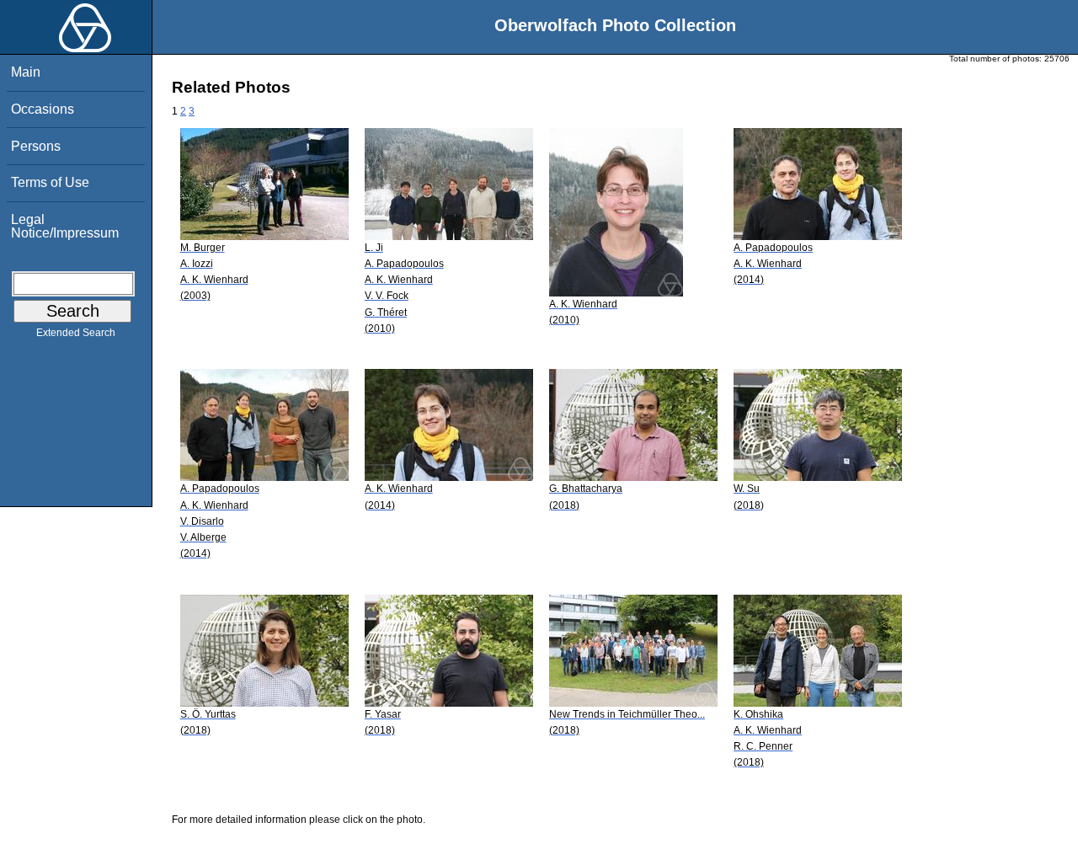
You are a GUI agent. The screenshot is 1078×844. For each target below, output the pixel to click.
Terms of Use (50, 182)
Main (25, 72)
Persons (36, 146)
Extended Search (75, 333)
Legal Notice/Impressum (65, 226)
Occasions (42, 109)
